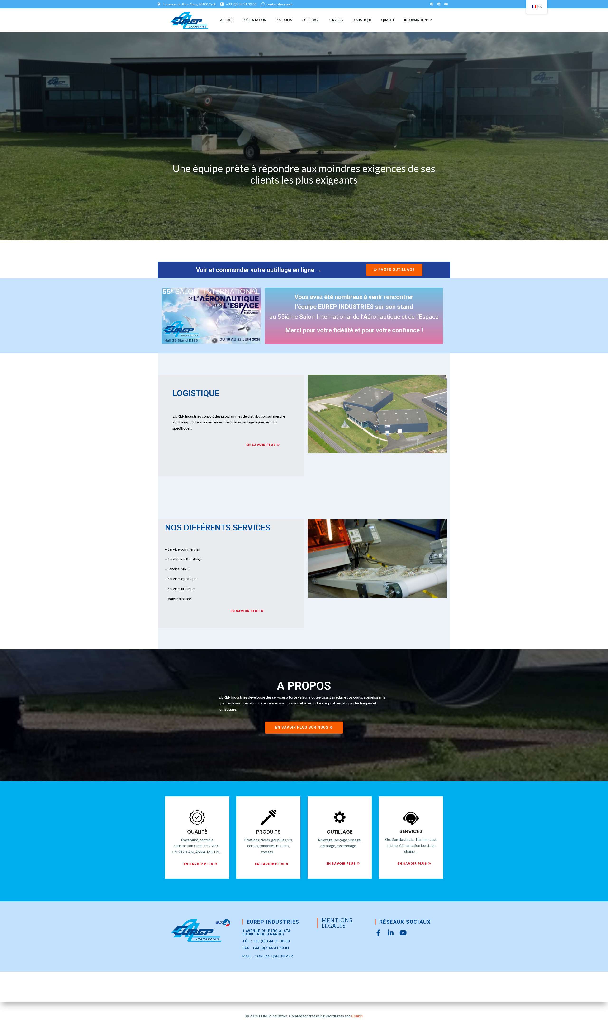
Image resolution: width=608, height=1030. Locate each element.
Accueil (226, 20)
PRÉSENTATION (254, 20)
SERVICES (336, 20)
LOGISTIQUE (362, 20)
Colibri (357, 1016)
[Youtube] (403, 932)
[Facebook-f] (378, 932)
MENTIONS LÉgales (337, 923)
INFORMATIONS (416, 20)
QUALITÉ (388, 20)
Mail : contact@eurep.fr (267, 956)
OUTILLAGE (310, 20)
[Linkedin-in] (390, 932)
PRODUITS (284, 20)
